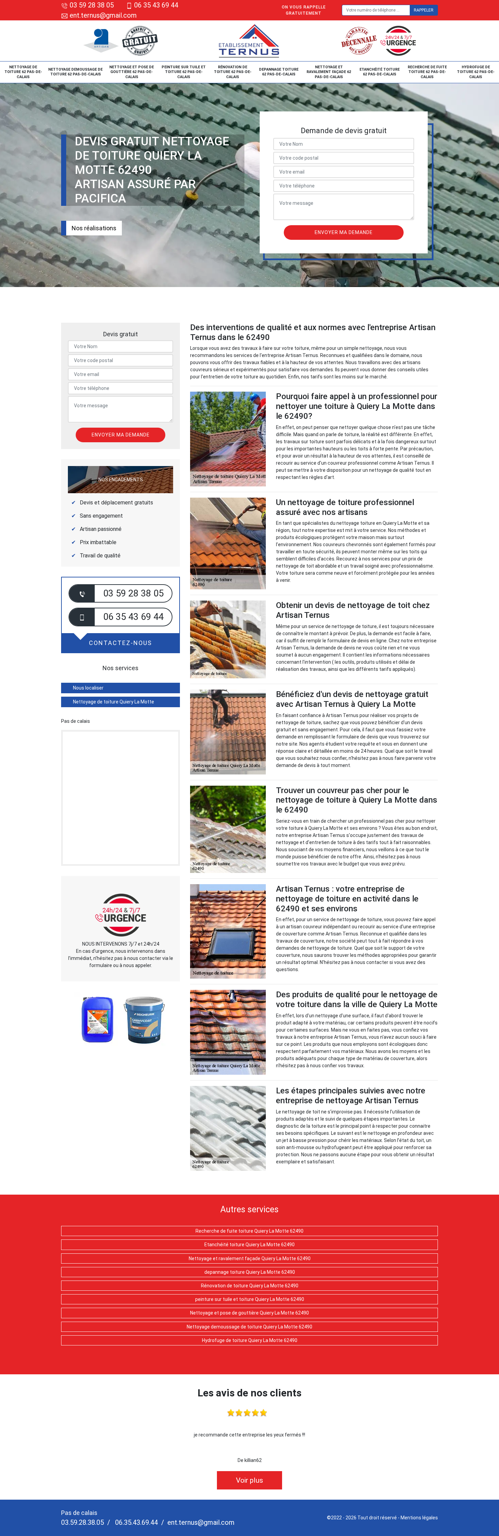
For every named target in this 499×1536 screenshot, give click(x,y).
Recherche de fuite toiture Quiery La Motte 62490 (249, 1231)
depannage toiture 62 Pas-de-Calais (278, 71)
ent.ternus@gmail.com (102, 15)
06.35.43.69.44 (135, 1522)
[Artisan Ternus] (249, 41)
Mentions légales (419, 1517)
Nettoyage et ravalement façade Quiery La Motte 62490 (250, 1258)
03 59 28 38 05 (92, 5)
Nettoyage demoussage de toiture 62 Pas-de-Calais (75, 71)
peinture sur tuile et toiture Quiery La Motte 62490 (249, 1299)
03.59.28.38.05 (82, 1522)
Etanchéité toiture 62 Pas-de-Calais (379, 71)
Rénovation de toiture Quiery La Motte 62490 (249, 1285)
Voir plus (249, 1480)
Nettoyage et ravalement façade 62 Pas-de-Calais (329, 72)
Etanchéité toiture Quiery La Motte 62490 (249, 1244)
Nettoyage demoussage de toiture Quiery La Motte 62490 (249, 1326)
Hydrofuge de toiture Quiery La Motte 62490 (249, 1340)
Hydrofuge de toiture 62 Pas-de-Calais (476, 72)
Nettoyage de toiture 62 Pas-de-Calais (23, 72)
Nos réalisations (94, 228)
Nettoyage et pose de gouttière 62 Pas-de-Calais (131, 72)
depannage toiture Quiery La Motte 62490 (249, 1272)
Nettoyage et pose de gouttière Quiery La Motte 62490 (249, 1313)
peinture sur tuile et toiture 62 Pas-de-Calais (184, 72)
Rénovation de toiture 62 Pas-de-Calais (233, 72)
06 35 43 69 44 (156, 5)
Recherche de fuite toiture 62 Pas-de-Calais (427, 72)
